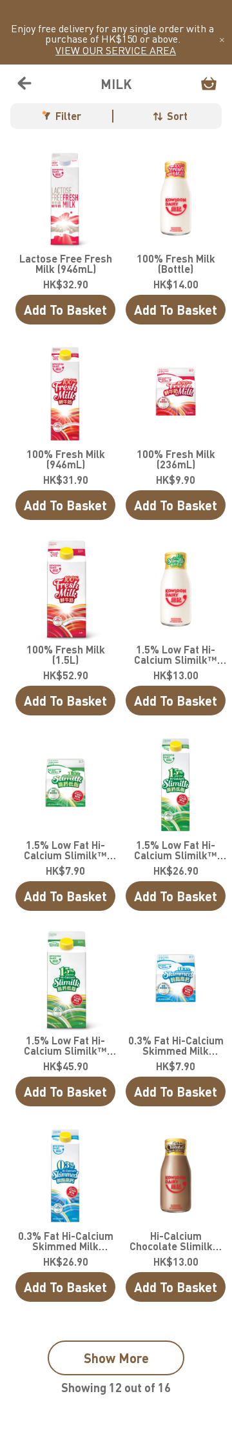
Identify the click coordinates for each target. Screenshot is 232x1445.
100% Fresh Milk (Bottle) (176, 264)
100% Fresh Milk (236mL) (176, 459)
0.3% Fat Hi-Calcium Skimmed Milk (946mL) (65, 1241)
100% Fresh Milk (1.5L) (65, 654)
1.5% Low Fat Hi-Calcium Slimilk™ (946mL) (175, 850)
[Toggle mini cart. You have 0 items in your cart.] (209, 84)
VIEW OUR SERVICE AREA (115, 50)
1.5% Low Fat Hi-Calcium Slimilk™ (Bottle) (175, 654)
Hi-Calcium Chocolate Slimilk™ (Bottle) (176, 1241)
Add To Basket (65, 309)
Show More (116, 1358)
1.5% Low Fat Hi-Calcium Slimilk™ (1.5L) (65, 1045)
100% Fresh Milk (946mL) (65, 459)
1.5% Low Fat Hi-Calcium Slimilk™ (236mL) (65, 850)
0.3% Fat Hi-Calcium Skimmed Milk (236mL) (176, 1045)
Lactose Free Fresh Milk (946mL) (65, 264)
